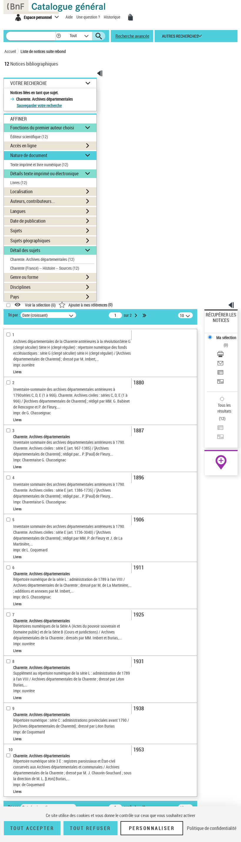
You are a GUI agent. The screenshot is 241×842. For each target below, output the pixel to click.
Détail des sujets (25, 250)
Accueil (10, 51)
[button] (58, 36)
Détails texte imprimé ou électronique (44, 173)
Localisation (21, 191)
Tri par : (14, 315)
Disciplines (20, 287)
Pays (14, 297)
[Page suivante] (136, 315)
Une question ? (88, 17)
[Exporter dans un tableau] (220, 373)
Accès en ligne (23, 145)
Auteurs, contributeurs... (32, 201)
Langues (18, 211)
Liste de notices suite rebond (43, 51)
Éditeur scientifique (29, 136)
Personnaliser (152, 828)
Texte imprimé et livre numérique (39, 164)
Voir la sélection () (40, 305)
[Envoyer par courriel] (220, 364)
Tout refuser (90, 828)
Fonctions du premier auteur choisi (42, 127)
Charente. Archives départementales (42, 259)
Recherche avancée (132, 36)
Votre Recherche (28, 83)
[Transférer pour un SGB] (220, 382)
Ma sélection (226, 337)
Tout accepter (32, 828)
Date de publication (28, 221)
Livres (18, 182)
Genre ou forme (24, 277)
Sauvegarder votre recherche (39, 105)
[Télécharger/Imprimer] (220, 354)
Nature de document (28, 155)
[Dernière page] (145, 315)
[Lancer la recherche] (98, 36)
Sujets (16, 230)
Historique (112, 17)
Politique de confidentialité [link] (211, 828)
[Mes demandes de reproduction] (130, 17)
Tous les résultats (224, 408)
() (90, 304)
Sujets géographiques (30, 240)
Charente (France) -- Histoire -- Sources (44, 268)
